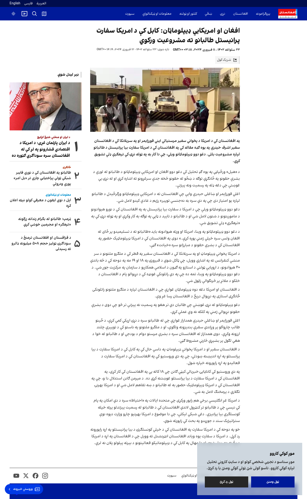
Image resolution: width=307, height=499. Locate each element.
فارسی (28, 3)
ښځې (208, 13)
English (15, 3)
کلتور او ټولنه (188, 13)
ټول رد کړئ (226, 481)
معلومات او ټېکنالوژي (156, 13)
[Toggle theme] (13, 14)
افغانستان (240, 13)
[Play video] (24, 14)
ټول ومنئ (272, 481)
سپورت (130, 13)
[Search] (34, 13)
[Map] (44, 13)
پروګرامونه (263, 13)
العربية (41, 3)
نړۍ (222, 13)
